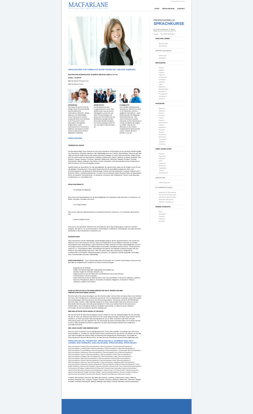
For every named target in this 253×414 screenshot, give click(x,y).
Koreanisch (162, 165)
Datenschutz (181, 1)
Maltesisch (162, 87)
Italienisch (162, 82)
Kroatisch (162, 115)
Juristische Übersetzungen (167, 197)
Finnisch (161, 72)
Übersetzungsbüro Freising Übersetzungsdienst (116, 346)
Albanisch (162, 108)
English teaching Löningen (92, 372)
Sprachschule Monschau (76, 370)
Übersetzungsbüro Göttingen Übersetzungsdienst (84, 356)
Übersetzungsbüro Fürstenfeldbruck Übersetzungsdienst (86, 350)
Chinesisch (162, 156)
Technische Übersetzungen (167, 195)
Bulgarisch (162, 111)
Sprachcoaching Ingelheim (110, 372)
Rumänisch (162, 127)
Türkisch (161, 170)
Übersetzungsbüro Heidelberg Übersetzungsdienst (117, 362)
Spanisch (162, 98)
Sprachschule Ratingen (87, 366)
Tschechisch (163, 139)
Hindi (160, 161)
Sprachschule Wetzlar (129, 368)
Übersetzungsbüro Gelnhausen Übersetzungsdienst (85, 352)
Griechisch (162, 79)
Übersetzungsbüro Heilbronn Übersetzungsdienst (119, 364)
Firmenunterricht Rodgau (76, 368)
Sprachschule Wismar (94, 374)
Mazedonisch (163, 122)
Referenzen (162, 55)
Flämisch (162, 75)
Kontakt (173, 1)
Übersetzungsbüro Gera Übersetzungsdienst (117, 352)
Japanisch (162, 163)
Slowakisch (162, 134)
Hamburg (162, 219)
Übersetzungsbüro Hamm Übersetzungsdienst (115, 360)
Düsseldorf (162, 214)
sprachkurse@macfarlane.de (166, 31)
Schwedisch (163, 96)
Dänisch (161, 68)
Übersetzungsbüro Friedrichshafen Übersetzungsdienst (86, 348)
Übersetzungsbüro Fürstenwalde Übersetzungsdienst (123, 350)
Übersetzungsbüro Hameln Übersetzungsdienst (83, 360)
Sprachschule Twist (115, 366)
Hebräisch (162, 158)
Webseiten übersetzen (166, 199)
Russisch (162, 130)
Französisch (163, 77)
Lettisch (161, 118)
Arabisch (161, 154)
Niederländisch (163, 89)
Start (156, 9)
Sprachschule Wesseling (113, 368)
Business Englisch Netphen (129, 372)
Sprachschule (163, 43)
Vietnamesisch (163, 173)
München (162, 221)
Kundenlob (162, 58)
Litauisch (161, 120)
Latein (161, 84)
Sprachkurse (168, 9)
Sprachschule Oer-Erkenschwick (115, 370)
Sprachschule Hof (132, 370)
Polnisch (161, 125)
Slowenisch (162, 137)
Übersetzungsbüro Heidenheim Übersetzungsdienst (85, 364)
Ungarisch (162, 141)
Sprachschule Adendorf (75, 372)
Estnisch (161, 113)
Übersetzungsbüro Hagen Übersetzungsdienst (116, 356)
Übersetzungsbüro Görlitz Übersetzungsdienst (115, 354)
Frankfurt (162, 216)
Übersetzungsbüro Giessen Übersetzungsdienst (84, 354)
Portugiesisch (163, 94)
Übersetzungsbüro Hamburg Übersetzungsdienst (114, 358)
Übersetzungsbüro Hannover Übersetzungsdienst (84, 362)
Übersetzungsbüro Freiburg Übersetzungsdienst (84, 346)
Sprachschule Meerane (109, 374)
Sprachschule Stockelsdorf (77, 374)
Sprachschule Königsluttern (94, 370)
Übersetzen (160, 177)
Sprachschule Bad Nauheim (132, 366)
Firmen (81, 84)
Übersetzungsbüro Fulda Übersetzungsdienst (120, 348)
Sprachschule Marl (102, 366)
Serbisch (161, 132)
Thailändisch (163, 168)
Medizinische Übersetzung (167, 192)
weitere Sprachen (164, 182)
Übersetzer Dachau (124, 374)
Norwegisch (162, 91)
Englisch (161, 70)
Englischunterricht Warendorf (94, 368)
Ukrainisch (162, 144)
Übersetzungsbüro (163, 50)
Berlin (160, 211)
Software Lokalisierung (166, 202)
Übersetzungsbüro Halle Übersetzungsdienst (82, 358)
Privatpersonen (84, 81)
